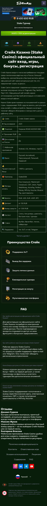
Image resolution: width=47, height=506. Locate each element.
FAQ (31, 459)
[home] (23, 3)
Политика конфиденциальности (23, 444)
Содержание (20, 459)
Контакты (12, 449)
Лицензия (36, 454)
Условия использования (17, 454)
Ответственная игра (30, 449)
